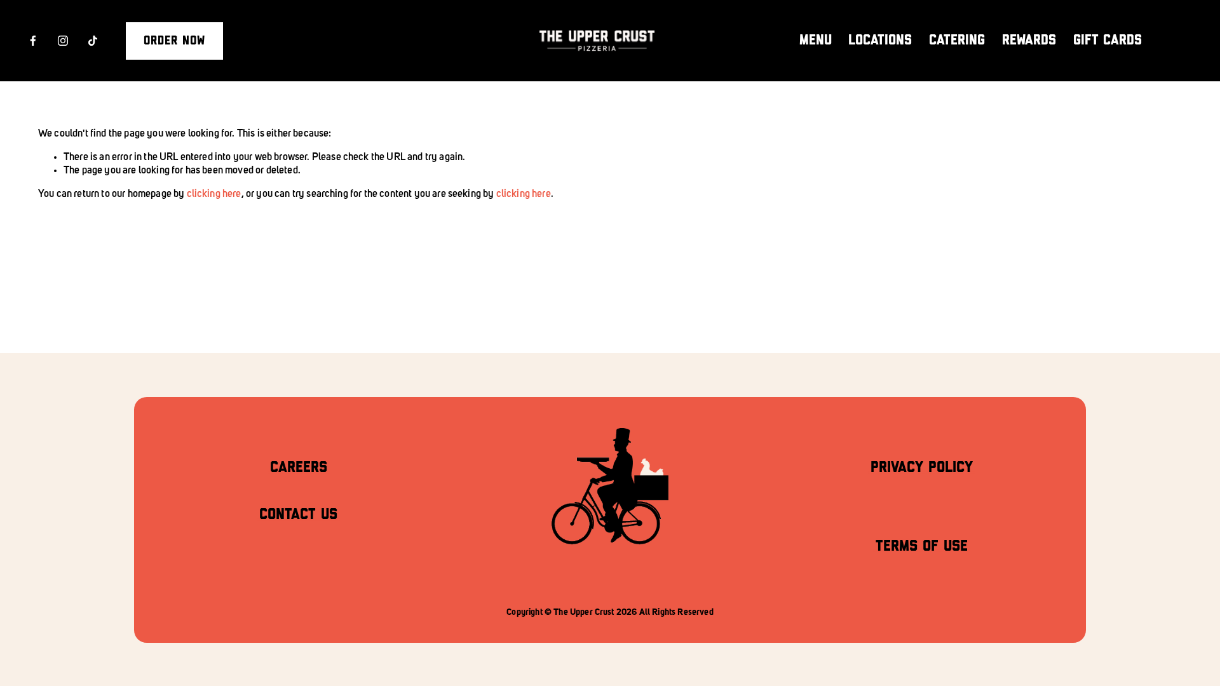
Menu (815, 40)
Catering (957, 40)
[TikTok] (92, 40)
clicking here (214, 194)
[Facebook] (33, 40)
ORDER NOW (174, 41)
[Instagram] (63, 40)
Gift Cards (1107, 40)
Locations (880, 40)
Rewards (1029, 40)
